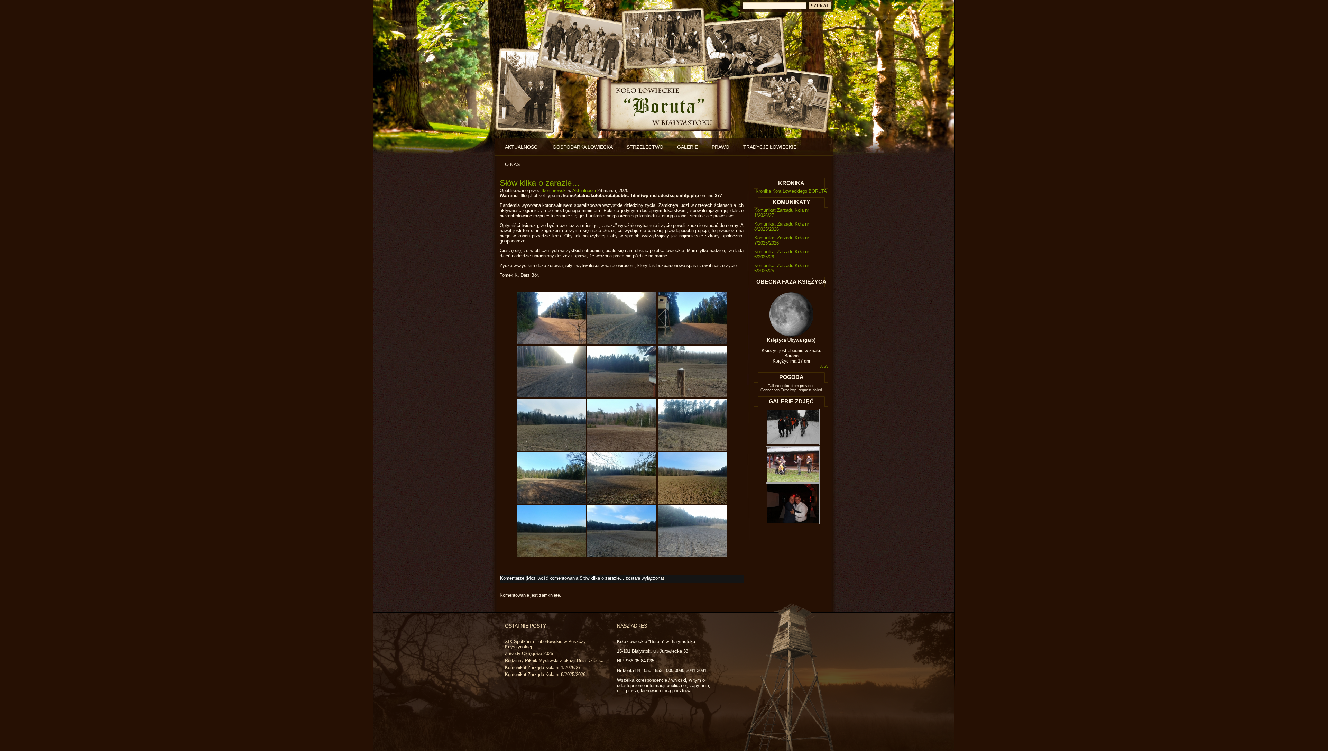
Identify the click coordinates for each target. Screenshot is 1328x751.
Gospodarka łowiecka (583, 147)
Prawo (720, 147)
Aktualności (522, 147)
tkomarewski (554, 190)
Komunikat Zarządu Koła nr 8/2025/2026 (545, 674)
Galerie (687, 147)
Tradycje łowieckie (769, 147)
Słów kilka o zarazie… (540, 182)
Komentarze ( (581, 578)
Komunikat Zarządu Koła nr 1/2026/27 (543, 667)
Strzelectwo (645, 147)
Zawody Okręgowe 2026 (529, 653)
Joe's (824, 366)
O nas (512, 164)
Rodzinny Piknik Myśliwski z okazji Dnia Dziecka (554, 660)
